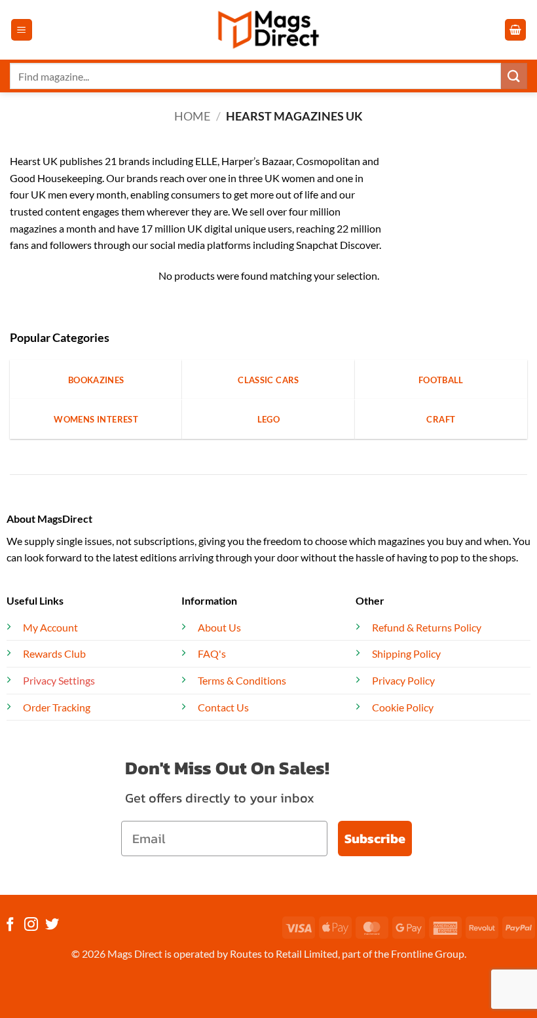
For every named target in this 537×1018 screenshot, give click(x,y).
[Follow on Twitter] (52, 925)
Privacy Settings (59, 680)
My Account (50, 627)
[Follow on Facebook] (10, 925)
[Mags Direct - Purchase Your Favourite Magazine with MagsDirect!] (268, 30)
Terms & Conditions (242, 680)
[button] (21, 30)
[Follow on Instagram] (31, 925)
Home (192, 116)
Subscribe (374, 838)
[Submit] (514, 75)
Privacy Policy (403, 680)
